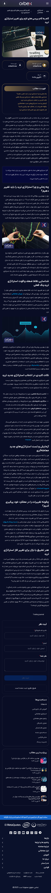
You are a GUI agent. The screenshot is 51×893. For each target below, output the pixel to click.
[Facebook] (11, 832)
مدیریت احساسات (43, 488)
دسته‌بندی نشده (41, 733)
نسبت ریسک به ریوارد (10, 522)
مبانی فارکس (42, 737)
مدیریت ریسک (42, 742)
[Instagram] (31, 832)
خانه (47, 11)
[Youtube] (23, 832)
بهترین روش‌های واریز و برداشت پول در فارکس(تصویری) (26, 798)
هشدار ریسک (40, 873)
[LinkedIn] (19, 832)
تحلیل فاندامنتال (41, 728)
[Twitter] (15, 832)
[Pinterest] (36, 832)
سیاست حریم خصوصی (14, 873)
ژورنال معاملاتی (17, 294)
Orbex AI (44, 704)
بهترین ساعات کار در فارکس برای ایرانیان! (25, 758)
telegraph (28, 440)
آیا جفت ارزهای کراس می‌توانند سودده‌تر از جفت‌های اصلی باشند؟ (23, 779)
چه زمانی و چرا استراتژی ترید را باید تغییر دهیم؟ (32, 94)
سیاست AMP (27, 876)
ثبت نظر (25, 678)
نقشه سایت (38, 876)
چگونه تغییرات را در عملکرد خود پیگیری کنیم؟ (32, 106)
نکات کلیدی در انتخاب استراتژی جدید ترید (34, 100)
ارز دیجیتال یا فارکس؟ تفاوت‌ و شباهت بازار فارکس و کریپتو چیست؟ (23, 769)
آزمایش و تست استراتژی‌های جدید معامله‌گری (32, 103)
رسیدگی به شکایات (14, 876)
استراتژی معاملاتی (40, 11)
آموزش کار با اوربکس (39, 709)
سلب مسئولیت (28, 873)
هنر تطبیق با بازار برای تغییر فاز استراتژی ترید (33, 110)
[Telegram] (40, 832)
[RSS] (27, 832)
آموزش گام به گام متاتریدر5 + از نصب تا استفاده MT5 (23, 788)
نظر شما (43, 656)
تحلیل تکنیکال (42, 723)
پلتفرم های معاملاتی (40, 718)
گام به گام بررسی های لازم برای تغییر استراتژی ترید (18, 11)
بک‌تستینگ (35, 365)
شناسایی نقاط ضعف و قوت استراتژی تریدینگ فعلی (31, 97)
